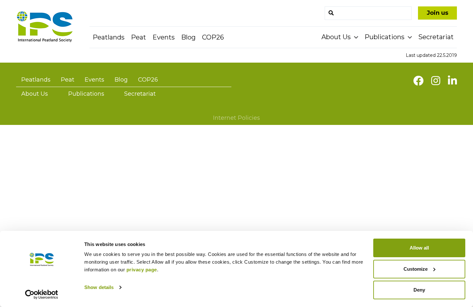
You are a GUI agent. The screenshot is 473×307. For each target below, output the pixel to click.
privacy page (141, 269)
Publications (385, 37)
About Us (336, 37)
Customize (415, 269)
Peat (138, 37)
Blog (188, 37)
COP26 (213, 37)
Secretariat (436, 37)
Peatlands (109, 37)
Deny (419, 290)
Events (164, 37)
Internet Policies (236, 117)
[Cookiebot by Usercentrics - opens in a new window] (42, 294)
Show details (99, 287)
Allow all (419, 247)
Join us (437, 12)
